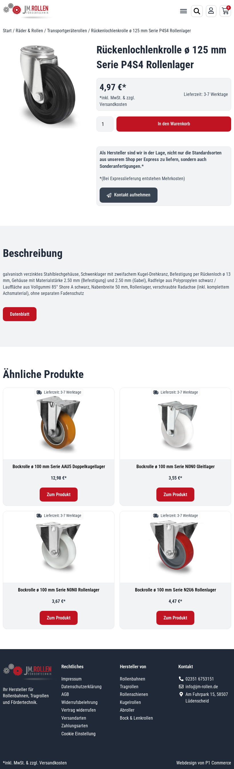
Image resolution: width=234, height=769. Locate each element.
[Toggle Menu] (183, 11)
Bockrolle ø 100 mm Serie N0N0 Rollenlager (58, 590)
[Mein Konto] (211, 10)
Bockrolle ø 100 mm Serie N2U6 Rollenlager (175, 590)
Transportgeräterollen (67, 30)
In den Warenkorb (174, 123)
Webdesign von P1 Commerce (203, 763)
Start (7, 30)
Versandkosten (113, 104)
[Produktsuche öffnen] (197, 11)
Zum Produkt (58, 494)
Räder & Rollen (29, 30)
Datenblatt (19, 314)
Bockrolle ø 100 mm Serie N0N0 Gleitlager (175, 466)
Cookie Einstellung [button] (78, 733)
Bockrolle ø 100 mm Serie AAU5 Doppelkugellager (59, 466)
